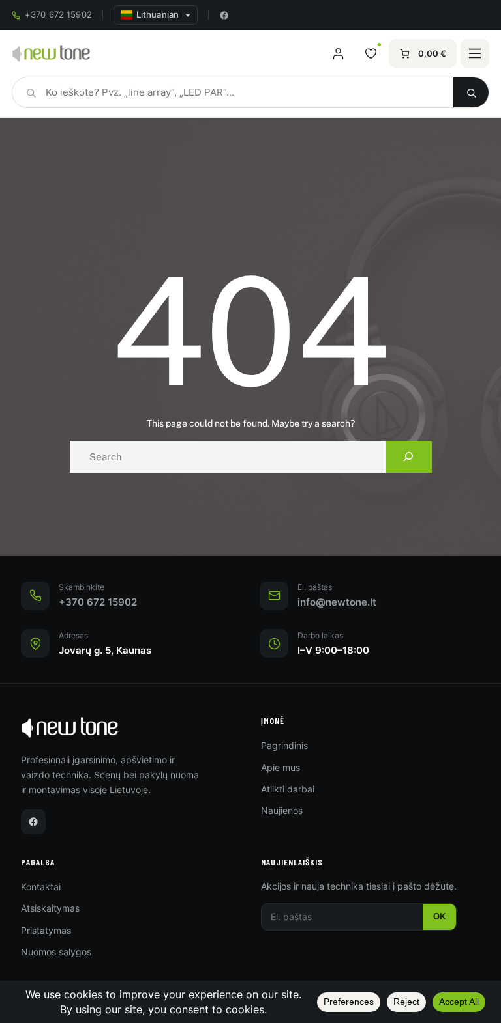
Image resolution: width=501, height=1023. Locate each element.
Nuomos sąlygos (56, 951)
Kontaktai (41, 886)
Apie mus (280, 767)
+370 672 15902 (58, 15)
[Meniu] (475, 53)
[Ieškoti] (471, 92)
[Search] (409, 457)
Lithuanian (157, 15)
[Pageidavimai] (370, 53)
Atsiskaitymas (50, 908)
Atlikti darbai (287, 788)
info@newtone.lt (336, 602)
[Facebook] (224, 15)
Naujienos (282, 810)
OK (439, 916)
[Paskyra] (338, 53)
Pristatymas (46, 930)
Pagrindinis (284, 745)
